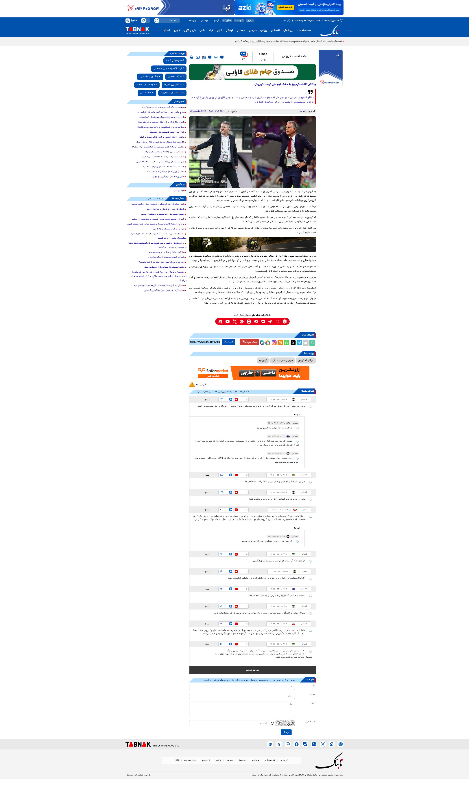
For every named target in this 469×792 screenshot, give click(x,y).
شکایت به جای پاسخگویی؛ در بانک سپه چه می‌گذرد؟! (160, 127)
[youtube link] (227, 321)
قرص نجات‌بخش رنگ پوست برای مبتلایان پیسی (162, 214)
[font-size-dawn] (209, 57)
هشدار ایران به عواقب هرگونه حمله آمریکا (165, 172)
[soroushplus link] (256, 321)
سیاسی (253, 30)
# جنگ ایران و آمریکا (174, 85)
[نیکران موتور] (252, 244)
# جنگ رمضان (147, 93)
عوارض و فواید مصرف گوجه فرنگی (168, 229)
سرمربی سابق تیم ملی (282, 360)
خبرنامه (255, 760)
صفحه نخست (304, 30)
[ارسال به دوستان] (306, 343)
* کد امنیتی (310, 722)
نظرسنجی (204, 20)
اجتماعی (241, 30)
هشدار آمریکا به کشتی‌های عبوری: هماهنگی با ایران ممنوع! (158, 147)
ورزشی (263, 30)
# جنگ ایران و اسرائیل (150, 77)
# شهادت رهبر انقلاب (147, 85)
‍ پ (215, 57)
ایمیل (312, 694)
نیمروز (250, 20)
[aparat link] (220, 321)
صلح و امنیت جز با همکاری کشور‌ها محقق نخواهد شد (160, 112)
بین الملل (288, 30)
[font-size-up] (221, 57)
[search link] (156, 20)
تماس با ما (270, 760)
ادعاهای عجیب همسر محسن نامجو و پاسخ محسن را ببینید (158, 219)
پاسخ (207, 399)
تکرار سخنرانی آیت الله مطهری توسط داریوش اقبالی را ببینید (158, 204)
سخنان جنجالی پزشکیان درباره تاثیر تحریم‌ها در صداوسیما (159, 285)
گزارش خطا (201, 385)
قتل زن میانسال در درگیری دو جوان (168, 176)
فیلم (211, 30)
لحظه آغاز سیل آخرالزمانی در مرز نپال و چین (165, 209)
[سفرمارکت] (252, 373)
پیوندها (192, 20)
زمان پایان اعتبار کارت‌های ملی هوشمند (167, 132)
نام (314, 685)
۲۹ (244, 59)
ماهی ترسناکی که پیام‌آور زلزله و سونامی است (164, 267)
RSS (177, 760)
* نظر (313, 703)
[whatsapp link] (277, 321)
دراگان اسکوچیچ (305, 360)
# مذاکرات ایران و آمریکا (172, 93)
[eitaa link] (241, 321)
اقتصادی (275, 30)
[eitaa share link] (280, 343)
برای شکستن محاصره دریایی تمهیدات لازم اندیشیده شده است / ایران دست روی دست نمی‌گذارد (157, 245)
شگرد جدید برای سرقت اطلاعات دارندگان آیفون (163, 157)
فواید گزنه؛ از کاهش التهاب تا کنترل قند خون (164, 290)
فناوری (177, 30)
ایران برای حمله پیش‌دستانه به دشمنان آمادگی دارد (161, 117)
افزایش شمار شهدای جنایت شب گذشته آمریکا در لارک (160, 142)
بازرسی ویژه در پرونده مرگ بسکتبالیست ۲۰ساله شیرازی (160, 162)
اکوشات (239, 20)
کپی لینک (228, 342)
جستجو (229, 760)
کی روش (263, 360)
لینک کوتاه (251, 341)
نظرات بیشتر (252, 670)
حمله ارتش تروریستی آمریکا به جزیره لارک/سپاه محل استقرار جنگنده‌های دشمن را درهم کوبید (159, 236)
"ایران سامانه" (131, 775)
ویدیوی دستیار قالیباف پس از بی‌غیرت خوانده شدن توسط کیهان (155, 224)
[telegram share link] (299, 343)
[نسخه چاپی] (312, 343)
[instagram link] (249, 321)
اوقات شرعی (190, 760)
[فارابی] (252, 72)
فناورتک (227, 20)
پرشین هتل (178, 190)
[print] (191, 57)
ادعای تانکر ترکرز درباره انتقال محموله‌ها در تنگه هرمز (161, 122)
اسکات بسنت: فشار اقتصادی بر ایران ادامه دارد (163, 167)
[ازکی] (289, 7)
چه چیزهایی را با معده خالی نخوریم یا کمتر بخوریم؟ (161, 262)
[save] (204, 57)
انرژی (219, 30)
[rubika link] (284, 321)
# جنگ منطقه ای (176, 77)
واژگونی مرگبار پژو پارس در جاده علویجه (166, 252)
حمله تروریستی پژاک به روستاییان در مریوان (164, 152)
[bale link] (263, 321)
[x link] (234, 321)
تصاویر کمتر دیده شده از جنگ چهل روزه (166, 257)
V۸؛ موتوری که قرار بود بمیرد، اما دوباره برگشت (163, 107)
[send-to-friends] (198, 57)
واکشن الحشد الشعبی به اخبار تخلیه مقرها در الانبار (161, 137)
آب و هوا (206, 760)
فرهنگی (229, 30)
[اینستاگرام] (273, 342)
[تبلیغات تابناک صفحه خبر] (331, 68)
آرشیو (216, 20)
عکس (202, 30)
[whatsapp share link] (286, 343)
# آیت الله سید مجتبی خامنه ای (169, 68)
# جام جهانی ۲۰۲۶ (175, 60)
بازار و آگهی (190, 30)
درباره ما (284, 760)
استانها (166, 30)
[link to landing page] (330, 31)
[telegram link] (270, 321)
